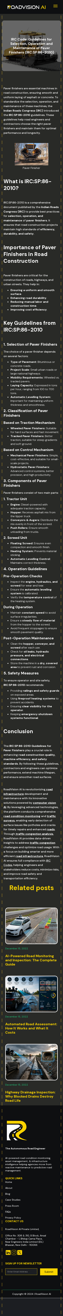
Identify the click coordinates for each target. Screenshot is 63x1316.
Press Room (12, 1205)
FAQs (8, 1211)
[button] (55, 7)
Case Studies (12, 1199)
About (8, 1187)
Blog (7, 1193)
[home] (27, 6)
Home (8, 1182)
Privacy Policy (13, 1217)
